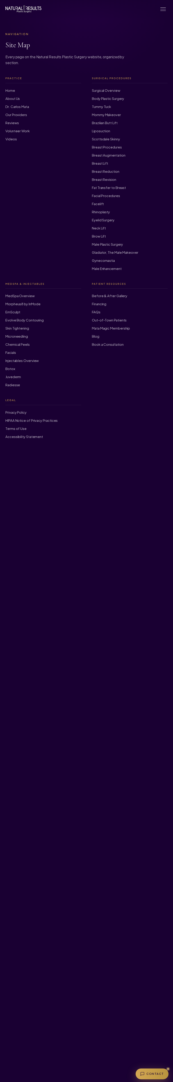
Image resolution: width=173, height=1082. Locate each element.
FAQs (96, 312)
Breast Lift (100, 163)
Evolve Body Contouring (24, 320)
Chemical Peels (17, 344)
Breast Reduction (105, 171)
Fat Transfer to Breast (109, 187)
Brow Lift (99, 236)
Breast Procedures (107, 147)
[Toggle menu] (163, 8)
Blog (95, 336)
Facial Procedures (106, 195)
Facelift (98, 204)
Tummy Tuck (101, 106)
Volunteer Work (17, 131)
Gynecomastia (103, 260)
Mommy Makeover (106, 114)
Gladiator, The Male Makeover (115, 252)
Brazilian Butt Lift (104, 123)
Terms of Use (16, 428)
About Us (12, 98)
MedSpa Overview (20, 296)
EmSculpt (12, 312)
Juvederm (13, 377)
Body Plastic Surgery (108, 98)
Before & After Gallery (109, 296)
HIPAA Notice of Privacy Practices (31, 420)
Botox (10, 368)
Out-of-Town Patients (109, 320)
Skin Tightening (17, 328)
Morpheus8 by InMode (22, 304)
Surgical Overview (106, 90)
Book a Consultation (107, 344)
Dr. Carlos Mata (17, 106)
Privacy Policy (16, 412)
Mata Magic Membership (111, 328)
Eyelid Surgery (103, 220)
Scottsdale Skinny (106, 139)
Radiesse (12, 385)
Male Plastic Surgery (107, 244)
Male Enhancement (107, 268)
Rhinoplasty (101, 212)
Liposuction (101, 131)
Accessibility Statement (24, 436)
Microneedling (16, 336)
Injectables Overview (22, 360)
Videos (11, 139)
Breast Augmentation (108, 155)
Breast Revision (104, 179)
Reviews (12, 123)
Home (10, 90)
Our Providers (16, 114)
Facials (10, 352)
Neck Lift (99, 228)
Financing (99, 304)
